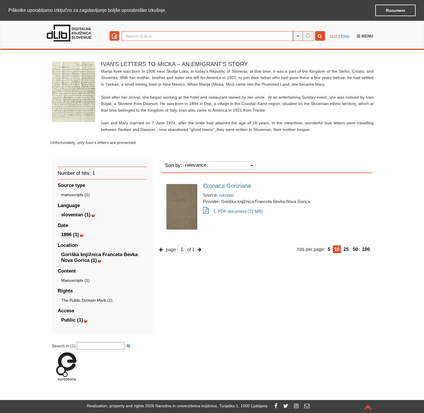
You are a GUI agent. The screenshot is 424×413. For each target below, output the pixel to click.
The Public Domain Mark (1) (86, 300)
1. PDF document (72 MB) (238, 211)
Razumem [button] (395, 10)
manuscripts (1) (75, 194)
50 (355, 249)
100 (366, 249)
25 (346, 249)
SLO (333, 36)
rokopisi (226, 195)
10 (336, 249)
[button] (168, 11)
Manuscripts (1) (75, 280)
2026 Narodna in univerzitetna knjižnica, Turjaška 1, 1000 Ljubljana (206, 405)
